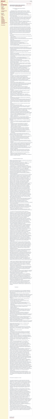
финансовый (3, 21)
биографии (2, 11)
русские (2, 7)
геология (2, 18)
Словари (2, 16)
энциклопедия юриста (4, 22)
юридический (3, 23)
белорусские (3, 8)
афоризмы (2, 17)
